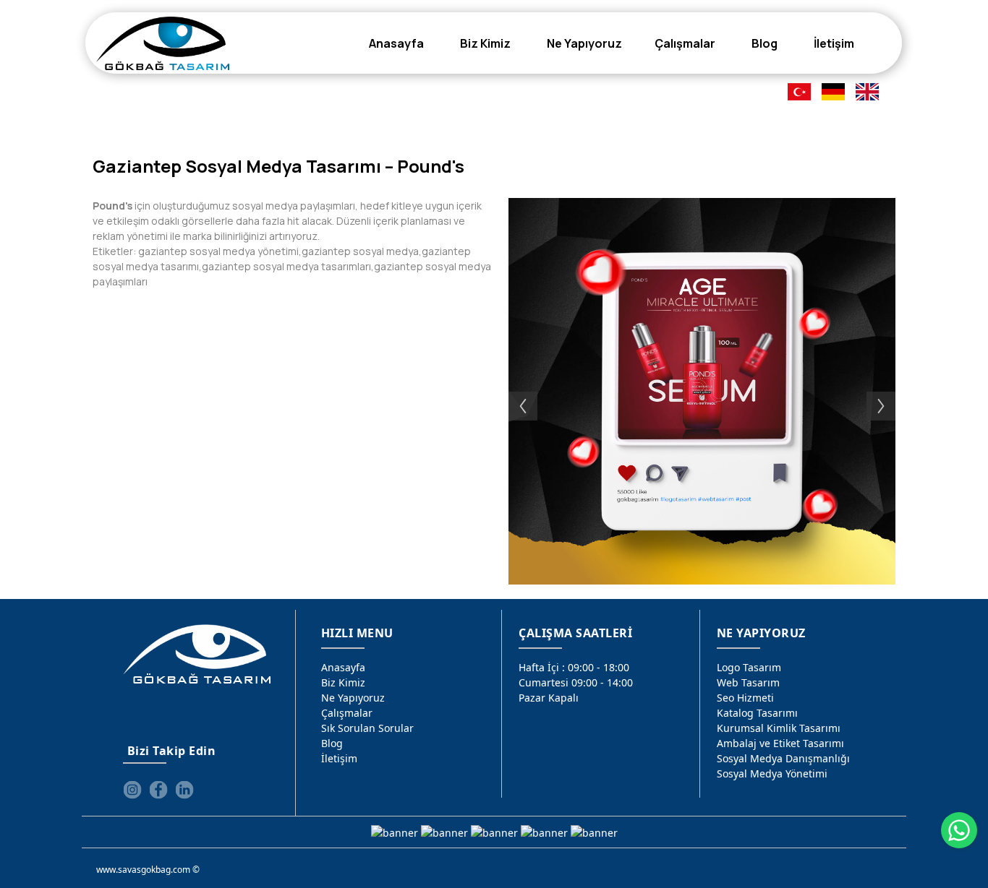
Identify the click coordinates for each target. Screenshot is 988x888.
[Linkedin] (184, 790)
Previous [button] (515, 391)
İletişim (339, 758)
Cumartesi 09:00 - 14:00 (576, 682)
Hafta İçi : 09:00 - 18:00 (574, 667)
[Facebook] (158, 790)
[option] (701, 391)
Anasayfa (343, 667)
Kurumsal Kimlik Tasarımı (778, 728)
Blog (332, 743)
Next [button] (888, 391)
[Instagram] (132, 790)
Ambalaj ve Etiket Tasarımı (780, 743)
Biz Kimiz (343, 682)
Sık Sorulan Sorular (367, 728)
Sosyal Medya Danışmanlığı (783, 758)
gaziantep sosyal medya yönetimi (218, 251)
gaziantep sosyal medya (360, 251)
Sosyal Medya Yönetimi (772, 773)
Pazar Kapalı (549, 697)
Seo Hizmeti (745, 697)
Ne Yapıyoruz (353, 697)
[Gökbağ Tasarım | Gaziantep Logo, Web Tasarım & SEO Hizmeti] (162, 43)
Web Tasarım (748, 682)
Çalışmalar (346, 713)
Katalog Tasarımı (757, 713)
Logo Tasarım (749, 667)
